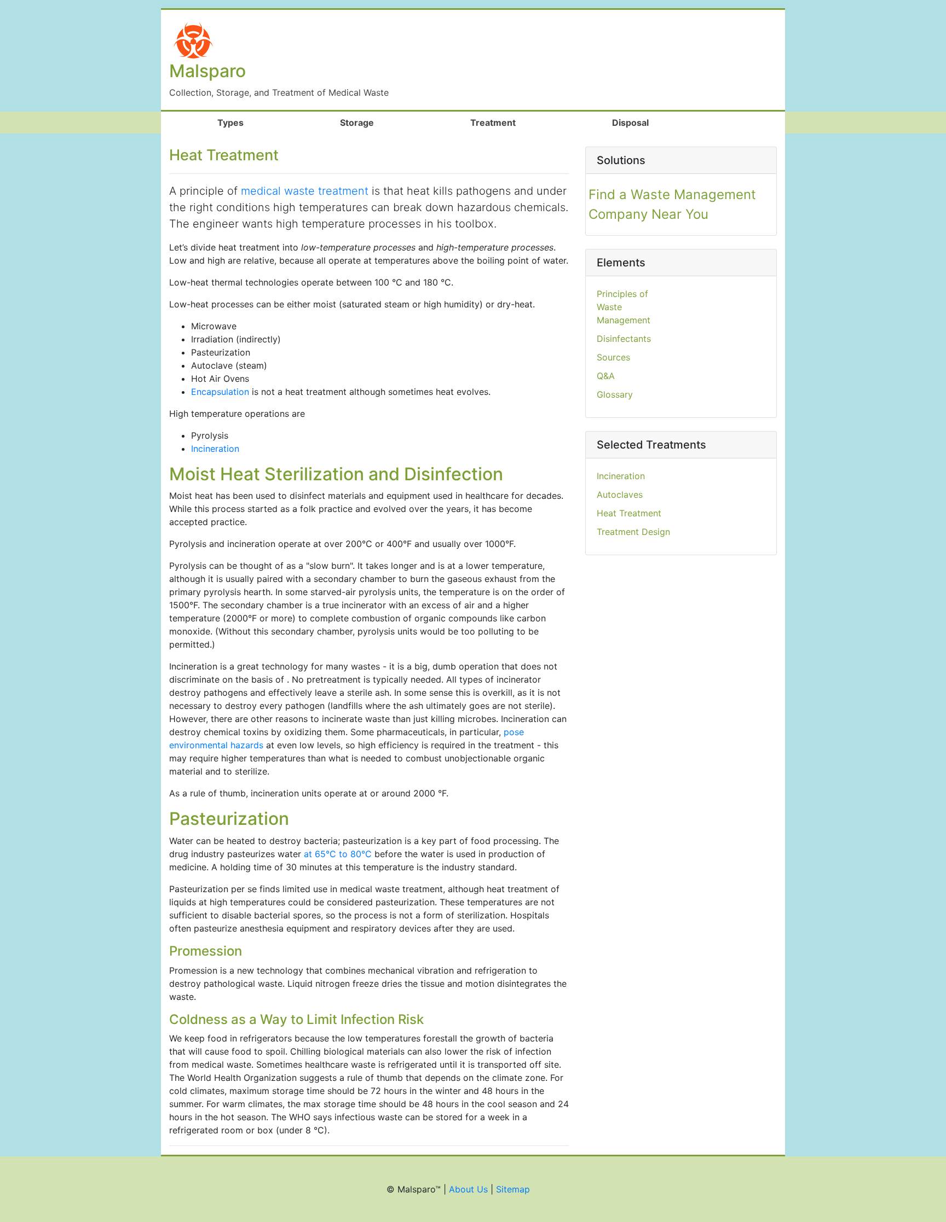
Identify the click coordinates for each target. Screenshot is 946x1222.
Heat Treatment (629, 513)
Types (250, 122)
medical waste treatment (304, 190)
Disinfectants (624, 338)
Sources (613, 357)
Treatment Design (633, 531)
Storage (357, 122)
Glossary (615, 394)
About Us (468, 1189)
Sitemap (513, 1189)
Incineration (215, 448)
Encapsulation (220, 391)
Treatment (493, 122)
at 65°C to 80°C (338, 853)
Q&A (606, 375)
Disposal (630, 122)
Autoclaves (620, 494)
